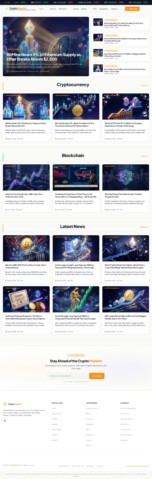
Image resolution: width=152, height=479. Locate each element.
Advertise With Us (127, 419)
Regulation (104, 9)
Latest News (56, 414)
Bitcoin (53, 9)
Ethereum (63, 9)
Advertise (133, 9)
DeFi (95, 9)
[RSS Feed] (5, 420)
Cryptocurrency (14, 49)
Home (54, 408)
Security (89, 445)
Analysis (55, 424)
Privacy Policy (125, 429)
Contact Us (124, 414)
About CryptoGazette (128, 408)
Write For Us (125, 424)
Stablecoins (90, 435)
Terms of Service (126, 435)
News (41, 9)
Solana (76, 9)
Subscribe (96, 376)
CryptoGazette (14, 465)
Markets (114, 9)
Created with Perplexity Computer (137, 466)
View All (144, 85)
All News (143, 227)
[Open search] (144, 8)
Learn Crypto (56, 429)
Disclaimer (124, 440)
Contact (54, 440)
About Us (55, 435)
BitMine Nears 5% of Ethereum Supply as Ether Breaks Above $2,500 (44, 57)
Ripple (83, 9)
